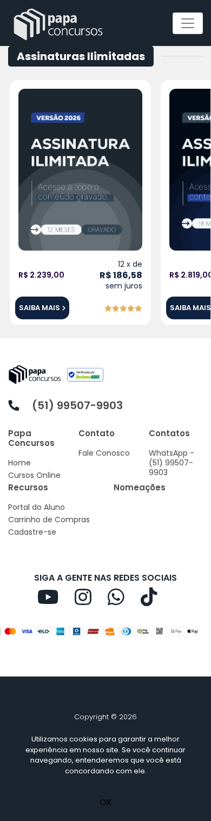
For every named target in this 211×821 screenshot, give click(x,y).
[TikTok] (157, 601)
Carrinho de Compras (49, 519)
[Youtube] (56, 601)
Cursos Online (34, 475)
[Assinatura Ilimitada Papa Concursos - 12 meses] (80, 169)
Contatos (169, 433)
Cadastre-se (32, 532)
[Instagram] (91, 601)
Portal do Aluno (36, 507)
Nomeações (140, 487)
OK (106, 802)
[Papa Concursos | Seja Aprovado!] (61, 23)
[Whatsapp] (124, 601)
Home (19, 462)
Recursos (28, 487)
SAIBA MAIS (39, 308)
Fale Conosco (104, 453)
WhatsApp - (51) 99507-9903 (171, 463)
